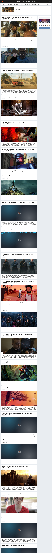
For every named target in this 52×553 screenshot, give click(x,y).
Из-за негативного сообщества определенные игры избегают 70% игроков (18, 202)
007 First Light (16, 4)
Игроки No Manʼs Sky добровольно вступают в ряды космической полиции (18, 387)
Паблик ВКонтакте (44, 17)
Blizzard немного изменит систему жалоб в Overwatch (13, 545)
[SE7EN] (2, 1)
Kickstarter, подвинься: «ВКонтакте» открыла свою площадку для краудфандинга (15, 440)
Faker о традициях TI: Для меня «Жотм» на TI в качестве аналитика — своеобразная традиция (17, 335)
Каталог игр (23, 1)
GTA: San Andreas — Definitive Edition (25, 4)
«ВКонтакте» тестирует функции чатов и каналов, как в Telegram (15, 519)
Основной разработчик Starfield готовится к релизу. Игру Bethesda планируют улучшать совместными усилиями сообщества (18, 176)
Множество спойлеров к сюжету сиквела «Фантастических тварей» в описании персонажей (16, 308)
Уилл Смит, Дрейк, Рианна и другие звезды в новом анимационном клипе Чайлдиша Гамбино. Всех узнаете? (18, 282)
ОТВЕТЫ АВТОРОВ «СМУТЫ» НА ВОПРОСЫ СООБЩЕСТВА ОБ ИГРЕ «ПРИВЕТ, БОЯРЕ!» (16, 123)
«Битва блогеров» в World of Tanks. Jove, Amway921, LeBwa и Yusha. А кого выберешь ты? (17, 255)
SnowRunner (40, 4)
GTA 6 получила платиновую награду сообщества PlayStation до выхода (17, 70)
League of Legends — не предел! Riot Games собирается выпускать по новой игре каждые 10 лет (18, 362)
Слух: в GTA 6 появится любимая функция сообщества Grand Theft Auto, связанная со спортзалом (17, 18)
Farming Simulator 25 (46, 4)
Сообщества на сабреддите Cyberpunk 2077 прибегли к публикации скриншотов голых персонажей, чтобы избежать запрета (16, 228)
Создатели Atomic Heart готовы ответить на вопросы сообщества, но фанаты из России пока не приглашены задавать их (19, 96)
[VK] (32, 1)
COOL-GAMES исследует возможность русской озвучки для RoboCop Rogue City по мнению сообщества (19, 150)
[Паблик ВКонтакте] (40, 17)
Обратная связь (28, 1)
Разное (4, 310)
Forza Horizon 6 (10, 4)
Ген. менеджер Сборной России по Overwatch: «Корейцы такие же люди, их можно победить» (18, 414)
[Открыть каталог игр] (49, 4)
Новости (18, 1)
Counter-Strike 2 (34, 4)
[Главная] (2, 14)
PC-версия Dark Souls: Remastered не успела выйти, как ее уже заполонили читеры (15, 467)
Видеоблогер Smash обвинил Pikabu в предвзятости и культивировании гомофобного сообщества (17, 494)
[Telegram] (34, 1)
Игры (3, 46)
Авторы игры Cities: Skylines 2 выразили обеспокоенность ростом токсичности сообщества (16, 44)
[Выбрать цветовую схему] (50, 1)
